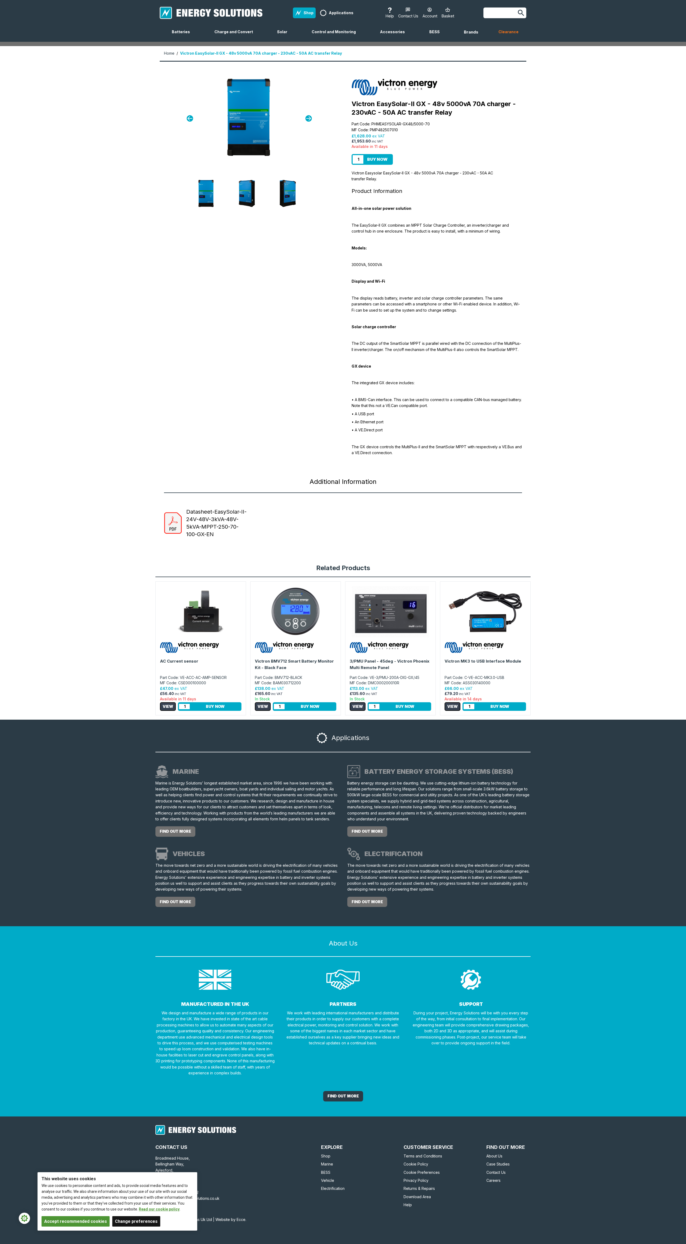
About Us (494, 1156)
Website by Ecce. (230, 1219)
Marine (327, 1164)
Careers (493, 1180)
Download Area (417, 1196)
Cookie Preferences (422, 1172)
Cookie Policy (416, 1164)
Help (408, 1204)
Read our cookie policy (159, 1209)
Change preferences (136, 1221)
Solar (284, 35)
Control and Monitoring (336, 35)
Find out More (343, 1096)
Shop (325, 1156)
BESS (436, 35)
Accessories (394, 35)
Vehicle (327, 1180)
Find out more (175, 831)
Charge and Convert (235, 35)
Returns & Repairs (419, 1188)
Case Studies (498, 1164)
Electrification (333, 1188)
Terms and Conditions (423, 1156)
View (168, 706)
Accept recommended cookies (75, 1221)
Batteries (183, 35)
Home (169, 53)
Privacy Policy (416, 1180)
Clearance (508, 31)
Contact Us (496, 1172)
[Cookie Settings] (24, 1218)
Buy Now (377, 159)
